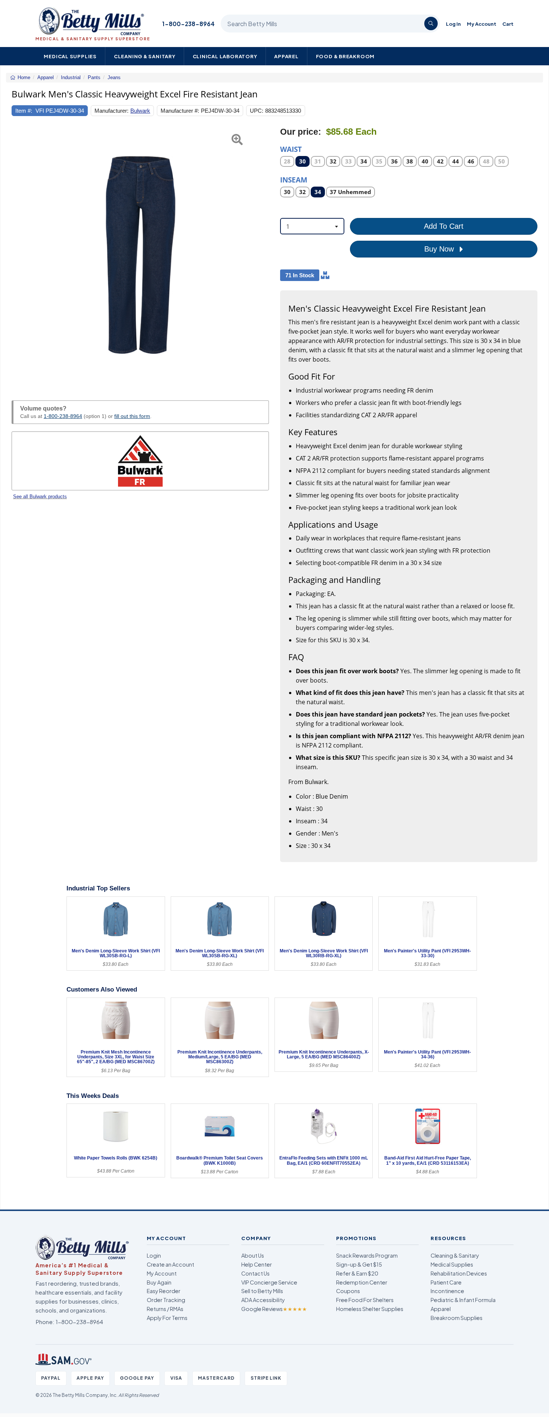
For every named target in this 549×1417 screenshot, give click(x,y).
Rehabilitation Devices (459, 1273)
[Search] (431, 23)
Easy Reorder (163, 1291)
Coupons (348, 1291)
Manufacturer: (111, 110)
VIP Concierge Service (269, 1282)
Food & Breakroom (345, 56)
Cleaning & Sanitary (145, 56)
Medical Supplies (70, 56)
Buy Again (159, 1282)
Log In (453, 24)
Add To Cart (443, 226)
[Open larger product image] (140, 255)
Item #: (23, 110)
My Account (481, 24)
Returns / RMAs (165, 1308)
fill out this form (132, 416)
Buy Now (440, 249)
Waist (291, 148)
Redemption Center (361, 1282)
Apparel (286, 56)
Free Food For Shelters (365, 1299)
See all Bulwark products (40, 496)
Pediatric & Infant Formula (463, 1299)
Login (154, 1255)
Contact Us (255, 1273)
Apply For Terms (167, 1317)
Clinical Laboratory (225, 56)
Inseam (293, 179)
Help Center (256, 1264)
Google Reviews (274, 1308)
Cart (508, 24)
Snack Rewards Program (367, 1255)
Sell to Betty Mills (262, 1291)
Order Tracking (166, 1299)
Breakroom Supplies (457, 1317)
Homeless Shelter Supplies (369, 1308)
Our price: (300, 132)
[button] (21, 255)
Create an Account (170, 1264)
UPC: (256, 110)
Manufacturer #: (180, 110)
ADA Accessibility (263, 1299)
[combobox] (312, 226)
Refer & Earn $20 (357, 1273)
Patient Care (446, 1282)
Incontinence (447, 1291)
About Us (252, 1255)
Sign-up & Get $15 (359, 1264)
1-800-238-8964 (188, 23)
